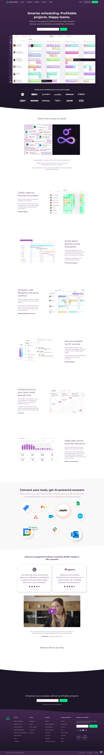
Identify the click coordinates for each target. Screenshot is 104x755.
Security (62, 738)
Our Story (63, 721)
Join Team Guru (64, 724)
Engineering (47, 738)
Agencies (47, 721)
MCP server (51, 496)
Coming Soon (32, 729)
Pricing (50, 2)
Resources (44, 2)
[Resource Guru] (12, 2)
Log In (80, 2)
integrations (33, 493)
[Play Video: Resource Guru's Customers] (52, 611)
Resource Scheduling (18, 721)
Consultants (47, 732)
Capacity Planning (18, 724)
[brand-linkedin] (80, 730)
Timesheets (16, 741)
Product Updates (33, 727)
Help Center (63, 735)
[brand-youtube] (83, 730)
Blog (62, 729)
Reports (15, 738)
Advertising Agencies (49, 724)
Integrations (29, 2)
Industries (36, 2)
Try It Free (63, 29)
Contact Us (63, 727)
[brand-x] (77, 730)
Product (22, 2)
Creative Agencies (49, 727)
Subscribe (93, 726)
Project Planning (17, 735)
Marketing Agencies (49, 729)
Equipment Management (19, 729)
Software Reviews (64, 732)
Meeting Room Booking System (21, 732)
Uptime (62, 741)
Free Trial (95, 2)
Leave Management (18, 727)
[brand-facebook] (86, 730)
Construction (48, 735)
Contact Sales (87, 2)
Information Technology (50, 741)
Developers (31, 732)
